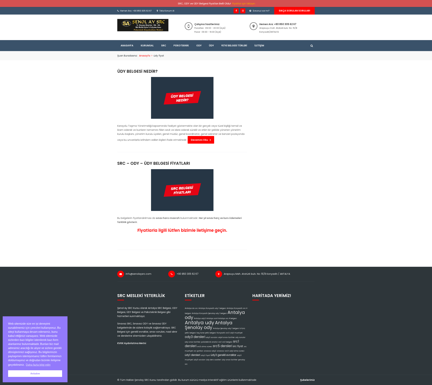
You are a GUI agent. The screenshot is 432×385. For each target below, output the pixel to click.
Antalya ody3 (200, 318)
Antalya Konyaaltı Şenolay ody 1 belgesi (209, 313)
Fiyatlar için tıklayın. (243, 3)
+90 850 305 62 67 (187, 274)
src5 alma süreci (204, 346)
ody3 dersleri (195, 337)
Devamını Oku (199, 140)
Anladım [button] (35, 373)
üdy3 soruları (199, 359)
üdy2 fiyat (205, 355)
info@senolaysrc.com (138, 274)
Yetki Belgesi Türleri (234, 45)
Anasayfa (127, 45)
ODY (198, 45)
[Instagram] (242, 10)
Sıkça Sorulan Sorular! (294, 10)
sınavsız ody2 (210, 351)
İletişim (259, 45)
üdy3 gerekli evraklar (223, 355)
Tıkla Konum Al (166, 10)
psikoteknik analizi (209, 342)
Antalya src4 (212, 318)
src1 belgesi (227, 342)
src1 (220, 342)
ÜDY (211, 45)
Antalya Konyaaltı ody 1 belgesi (212, 308)
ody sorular (240, 337)
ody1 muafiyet (236, 333)
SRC (163, 45)
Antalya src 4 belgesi (227, 318)
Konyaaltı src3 (223, 333)
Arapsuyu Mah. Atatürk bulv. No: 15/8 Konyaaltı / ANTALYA (257, 274)
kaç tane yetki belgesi (206, 333)
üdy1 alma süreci (236, 351)
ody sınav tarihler (192, 342)
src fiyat (238, 346)
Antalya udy (199, 322)
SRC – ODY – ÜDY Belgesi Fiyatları (153, 163)
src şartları (198, 351)
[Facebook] (236, 10)
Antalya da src (191, 308)
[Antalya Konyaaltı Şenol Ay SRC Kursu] (142, 25)
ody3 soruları (212, 337)
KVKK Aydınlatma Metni (131, 343)
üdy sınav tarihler (229, 359)
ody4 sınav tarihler (226, 337)
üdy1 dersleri (192, 355)
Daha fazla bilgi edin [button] (38, 364)
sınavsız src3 (223, 351)
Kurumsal (147, 45)
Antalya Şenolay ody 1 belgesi (226, 328)
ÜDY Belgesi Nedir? (137, 71)
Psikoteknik (181, 45)
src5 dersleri (222, 346)
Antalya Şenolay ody (208, 325)
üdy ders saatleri (213, 359)
